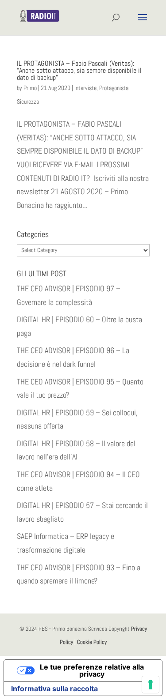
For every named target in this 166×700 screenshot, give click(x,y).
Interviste (85, 88)
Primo (30, 88)
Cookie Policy (92, 642)
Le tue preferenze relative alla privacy (92, 670)
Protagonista (113, 88)
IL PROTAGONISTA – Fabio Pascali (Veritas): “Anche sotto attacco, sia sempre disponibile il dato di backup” (79, 70)
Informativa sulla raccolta (54, 688)
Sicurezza (28, 101)
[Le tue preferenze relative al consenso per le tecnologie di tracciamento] (150, 684)
